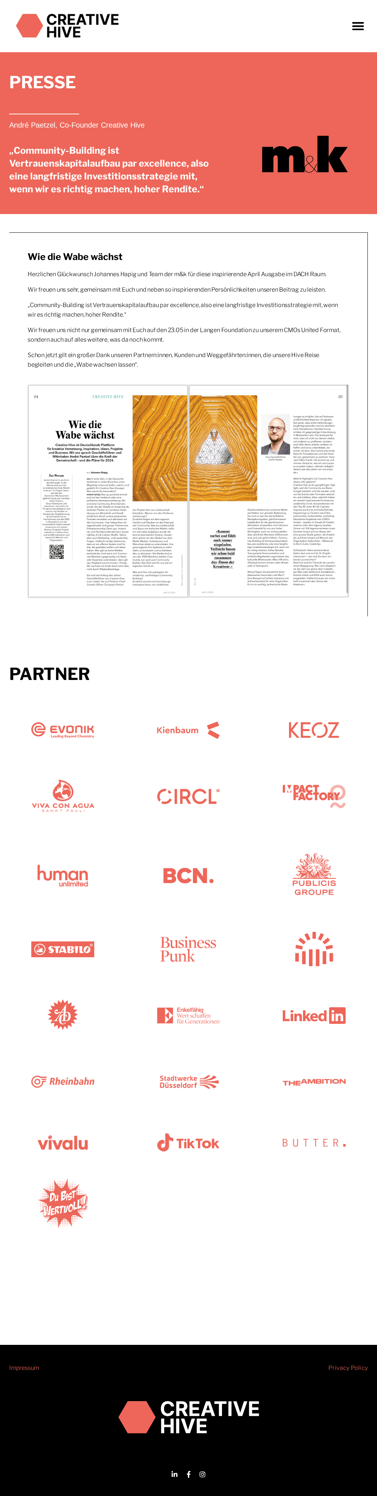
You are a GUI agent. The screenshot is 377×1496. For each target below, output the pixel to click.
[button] (358, 26)
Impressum (24, 1367)
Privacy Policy (348, 1367)
